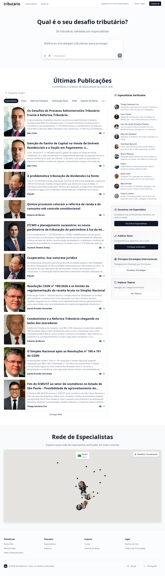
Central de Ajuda (92, 548)
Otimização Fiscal (60, 101)
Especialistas (31, 4)
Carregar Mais (55, 414)
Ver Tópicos (136, 293)
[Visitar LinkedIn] (5, 566)
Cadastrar (155, 3)
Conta (87, 544)
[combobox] (133, 566)
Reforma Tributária (39, 101)
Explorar (45, 4)
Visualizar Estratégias (136, 270)
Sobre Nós (8, 544)
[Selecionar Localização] (49, 56)
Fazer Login (139, 3)
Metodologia (10, 548)
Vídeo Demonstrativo (13, 552)
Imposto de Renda (89, 101)
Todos (23, 101)
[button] (85, 503)
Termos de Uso (132, 544)
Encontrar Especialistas (136, 223)
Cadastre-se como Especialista (115, 3)
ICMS (74, 101)
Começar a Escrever (136, 247)
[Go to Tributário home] (12, 4)
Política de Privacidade (135, 548)
